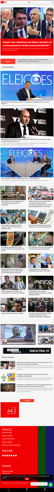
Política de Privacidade (11, 445)
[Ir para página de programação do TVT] (10, 417)
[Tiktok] (13, 455)
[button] (29, 2)
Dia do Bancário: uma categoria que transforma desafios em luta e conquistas (12, 203)
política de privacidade (44, 476)
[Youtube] (2, 455)
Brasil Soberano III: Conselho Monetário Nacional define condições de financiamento (40, 293)
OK (27, 478)
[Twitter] (9, 455)
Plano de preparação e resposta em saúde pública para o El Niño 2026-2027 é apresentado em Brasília (12, 271)
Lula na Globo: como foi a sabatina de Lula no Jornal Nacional (20, 178)
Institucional (7, 432)
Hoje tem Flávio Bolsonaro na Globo (12, 313)
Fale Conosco (7, 435)
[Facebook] (11, 455)
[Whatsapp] (5, 455)
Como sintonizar (8, 439)
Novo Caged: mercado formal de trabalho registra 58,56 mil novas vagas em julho (11, 227)
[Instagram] (7, 455)
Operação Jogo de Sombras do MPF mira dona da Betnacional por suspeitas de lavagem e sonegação (40, 315)
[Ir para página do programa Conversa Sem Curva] (27, 353)
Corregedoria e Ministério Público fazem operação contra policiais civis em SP (12, 249)
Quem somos (7, 442)
